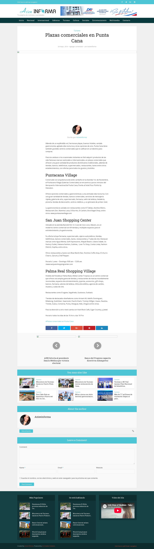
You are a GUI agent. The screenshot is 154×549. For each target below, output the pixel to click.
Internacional (43, 20)
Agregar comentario (76, 46)
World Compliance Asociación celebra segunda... (39, 534)
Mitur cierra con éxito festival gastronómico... (84, 395)
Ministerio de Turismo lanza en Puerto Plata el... (45, 384)
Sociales (85, 20)
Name (22, 468)
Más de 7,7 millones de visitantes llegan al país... (123, 396)
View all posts (26, 431)
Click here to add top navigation (27, 2)
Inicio (21, 20)
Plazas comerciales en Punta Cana (60, 321)
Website (99, 468)
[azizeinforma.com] (38, 9)
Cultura (76, 20)
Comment (23, 447)
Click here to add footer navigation (126, 546)
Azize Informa (29, 546)
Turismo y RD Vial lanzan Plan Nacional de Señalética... (123, 384)
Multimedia (115, 20)
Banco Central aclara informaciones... (39, 524)
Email (60, 468)
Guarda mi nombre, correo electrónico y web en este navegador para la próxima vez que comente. (59, 478)
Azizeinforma (91, 46)
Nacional (30, 20)
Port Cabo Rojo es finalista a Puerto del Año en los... (44, 396)
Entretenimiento (99, 20)
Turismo (66, 20)
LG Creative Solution (48, 546)
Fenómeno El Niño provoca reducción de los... (40, 506)
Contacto (126, 20)
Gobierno (56, 20)
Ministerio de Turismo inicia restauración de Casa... (84, 384)
